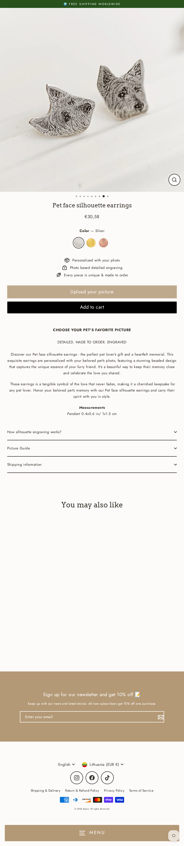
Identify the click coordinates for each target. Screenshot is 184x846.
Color (92, 230)
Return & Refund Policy (82, 790)
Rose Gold (103, 243)
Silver (78, 243)
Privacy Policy (114, 790)
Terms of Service (141, 790)
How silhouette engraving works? (34, 432)
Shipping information (24, 464)
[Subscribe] (160, 716)
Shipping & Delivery (45, 790)
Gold (91, 243)
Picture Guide (18, 448)
